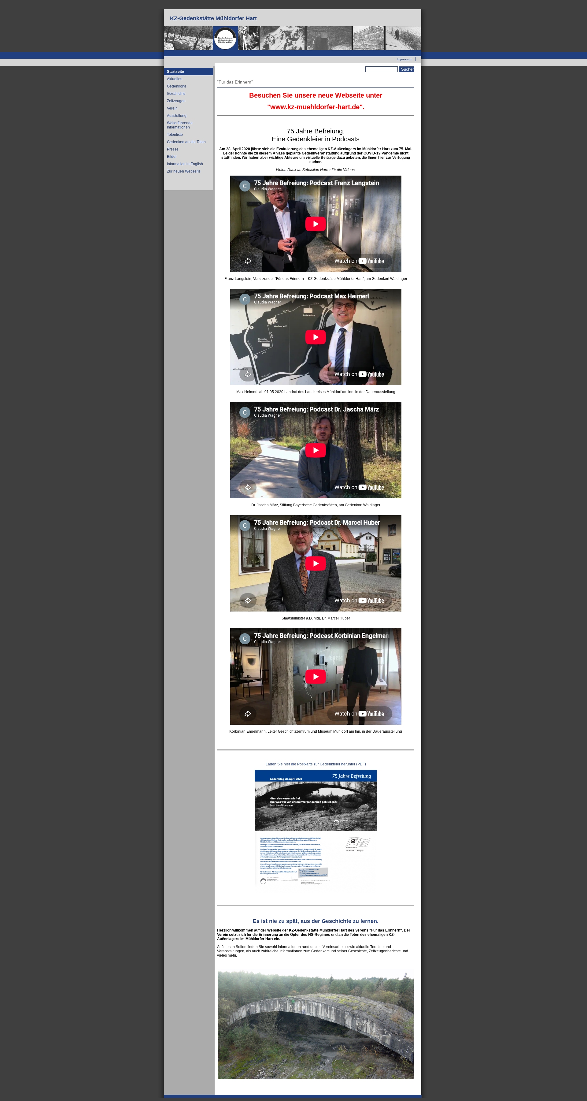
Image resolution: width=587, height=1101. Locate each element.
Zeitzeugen (176, 101)
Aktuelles (174, 79)
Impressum (404, 59)
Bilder (172, 156)
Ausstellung (176, 115)
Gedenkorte (176, 86)
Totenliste (175, 134)
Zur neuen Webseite (398, 52)
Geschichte (176, 93)
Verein (172, 108)
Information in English (185, 164)
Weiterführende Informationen (180, 125)
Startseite (175, 71)
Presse (173, 149)
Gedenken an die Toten (186, 142)
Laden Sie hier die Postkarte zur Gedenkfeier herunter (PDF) (316, 764)
